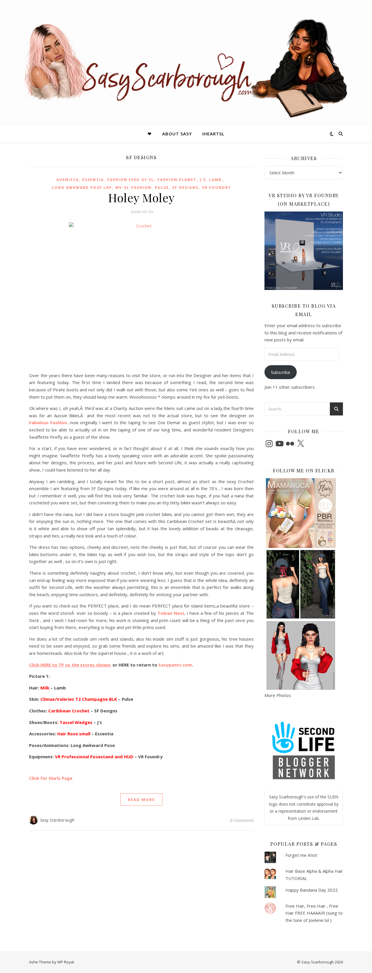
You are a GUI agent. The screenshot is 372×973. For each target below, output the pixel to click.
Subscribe (280, 372)
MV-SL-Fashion (133, 187)
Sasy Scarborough (57, 820)
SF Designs (185, 187)
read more (141, 799)
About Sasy (177, 134)
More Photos (277, 695)
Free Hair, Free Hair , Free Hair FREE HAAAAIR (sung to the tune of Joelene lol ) (314, 913)
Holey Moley (141, 197)
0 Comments (242, 820)
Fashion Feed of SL (130, 179)
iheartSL (213, 134)
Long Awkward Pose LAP (82, 187)
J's (203, 179)
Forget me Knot (301, 855)
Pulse (162, 187)
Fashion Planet (177, 179)
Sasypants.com (175, 665)
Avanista (67, 179)
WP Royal (65, 962)
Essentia (93, 179)
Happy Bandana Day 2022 (311, 890)
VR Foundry (216, 187)
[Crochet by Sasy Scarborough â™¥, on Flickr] (141, 295)
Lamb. (216, 179)
